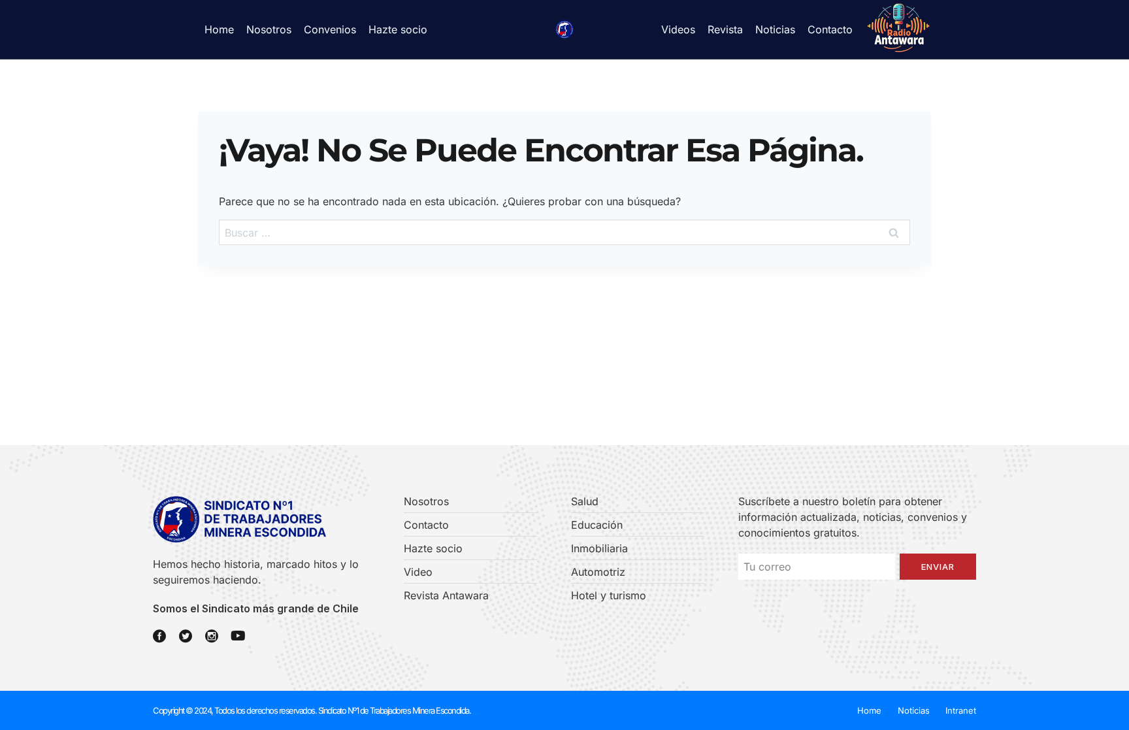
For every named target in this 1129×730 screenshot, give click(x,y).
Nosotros (268, 29)
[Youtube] (237, 635)
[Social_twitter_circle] (185, 635)
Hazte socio (397, 29)
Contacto (830, 29)
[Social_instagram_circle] (211, 635)
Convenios (330, 29)
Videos (678, 29)
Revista (725, 29)
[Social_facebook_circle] (159, 635)
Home (219, 29)
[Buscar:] (564, 233)
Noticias (775, 29)
